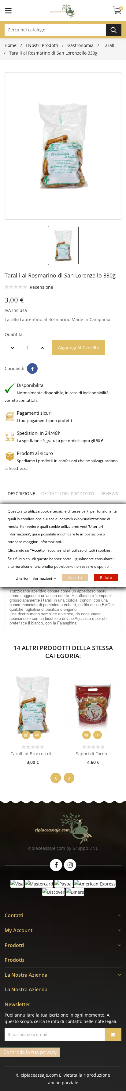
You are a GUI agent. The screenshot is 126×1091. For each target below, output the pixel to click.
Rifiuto (106, 577)
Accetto (75, 577)
